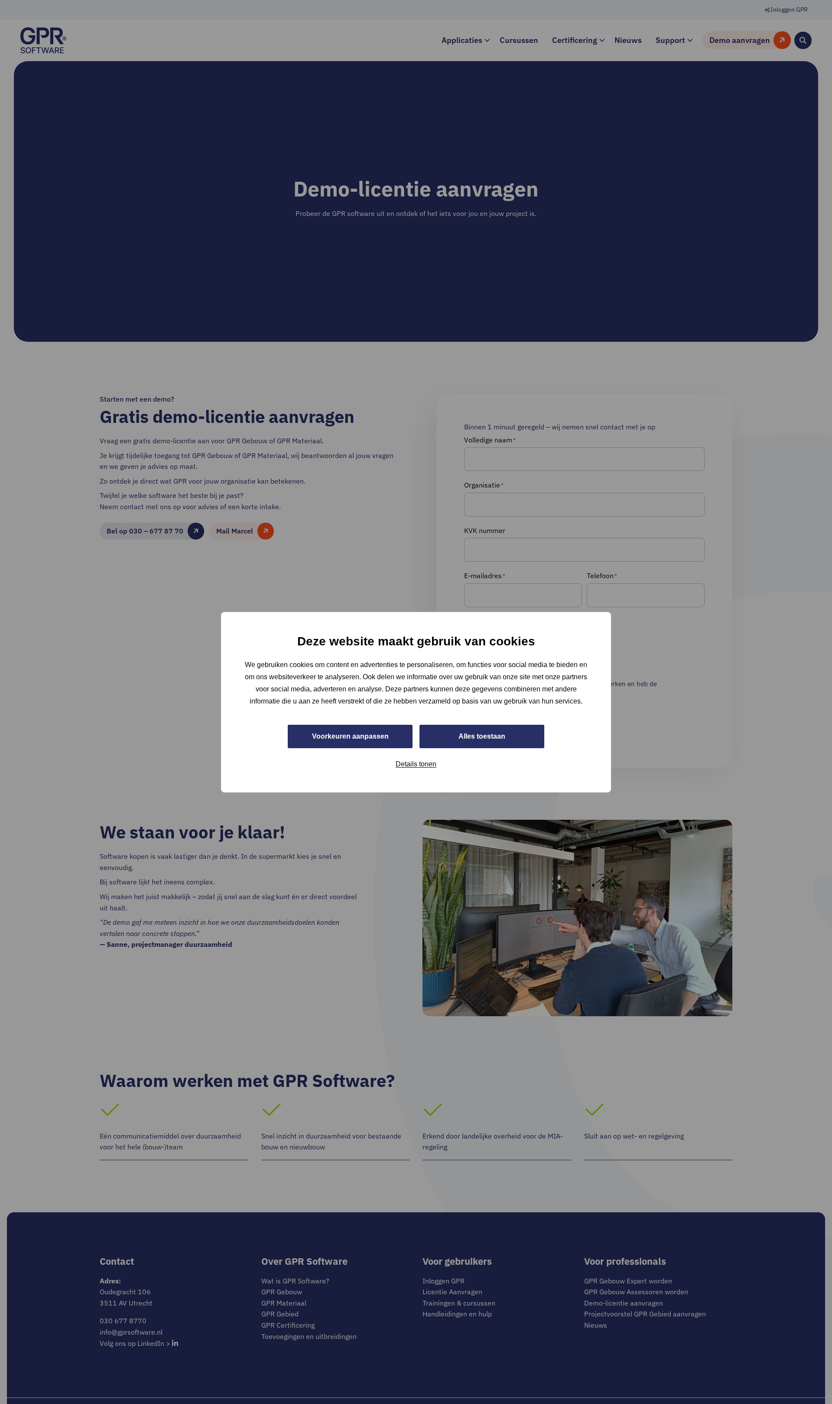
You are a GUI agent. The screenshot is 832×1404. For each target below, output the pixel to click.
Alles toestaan (481, 736)
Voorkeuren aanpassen (350, 736)
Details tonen (416, 763)
